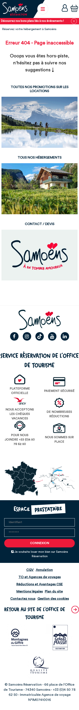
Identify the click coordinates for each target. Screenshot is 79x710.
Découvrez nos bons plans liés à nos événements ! (32, 20)
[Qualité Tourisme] (39, 665)
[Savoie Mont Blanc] (19, 637)
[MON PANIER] (74, 9)
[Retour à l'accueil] (15, 9)
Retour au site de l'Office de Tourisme (34, 613)
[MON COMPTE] (64, 9)
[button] (74, 9)
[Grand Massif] (59, 637)
